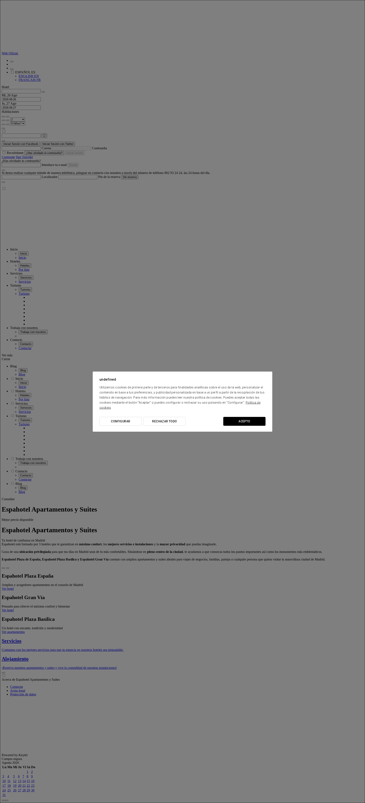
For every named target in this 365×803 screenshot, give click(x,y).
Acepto (244, 421)
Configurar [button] (120, 421)
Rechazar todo (164, 421)
